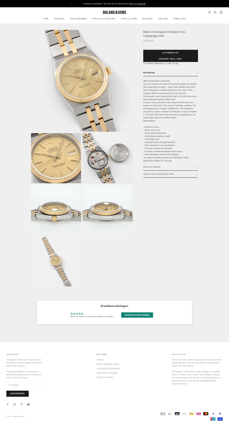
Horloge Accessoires (103, 19)
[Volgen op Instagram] (14, 404)
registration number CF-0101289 (157, 161)
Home (46, 19)
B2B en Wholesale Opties (108, 364)
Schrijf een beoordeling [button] (137, 315)
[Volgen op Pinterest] (21, 404)
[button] (170, 72)
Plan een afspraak (137, 3)
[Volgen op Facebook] (7, 404)
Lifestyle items (129, 19)
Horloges (59, 19)
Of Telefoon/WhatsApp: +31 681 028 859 (161, 63)
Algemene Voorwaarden (107, 373)
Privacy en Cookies (105, 377)
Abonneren (17, 394)
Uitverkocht (170, 53)
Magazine (147, 19)
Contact (100, 360)
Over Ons (163, 19)
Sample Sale (179, 19)
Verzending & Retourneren (108, 368)
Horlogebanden (78, 19)
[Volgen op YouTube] (28, 404)
